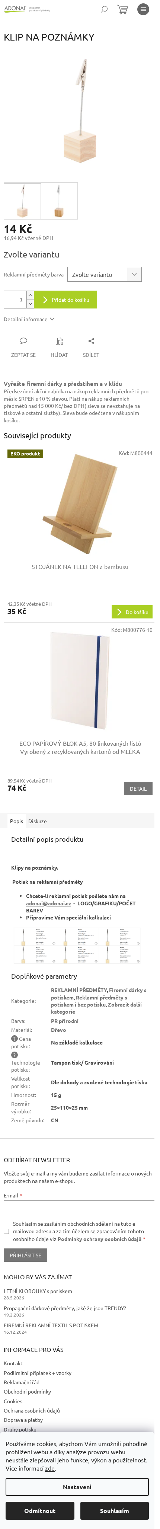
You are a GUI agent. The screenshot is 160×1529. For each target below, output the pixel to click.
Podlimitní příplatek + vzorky (37, 1372)
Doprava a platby (23, 1419)
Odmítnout (39, 1510)
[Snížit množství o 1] (30, 304)
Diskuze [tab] (37, 821)
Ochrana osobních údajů (32, 1410)
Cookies (13, 1401)
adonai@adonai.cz (48, 903)
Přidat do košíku (70, 299)
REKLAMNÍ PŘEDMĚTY (79, 989)
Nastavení (77, 1487)
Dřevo (58, 1029)
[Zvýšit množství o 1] (30, 295)
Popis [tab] (16, 821)
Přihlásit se (25, 1255)
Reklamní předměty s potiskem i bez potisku (89, 1001)
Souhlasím (114, 1510)
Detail (138, 788)
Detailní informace (26, 319)
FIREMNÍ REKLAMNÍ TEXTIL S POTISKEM (51, 1325)
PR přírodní (65, 1020)
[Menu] (143, 9)
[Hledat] (104, 9)
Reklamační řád (21, 1382)
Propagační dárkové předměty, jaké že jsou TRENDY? (65, 1308)
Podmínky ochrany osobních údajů (99, 1238)
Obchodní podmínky (27, 1391)
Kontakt (13, 1363)
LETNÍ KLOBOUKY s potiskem (38, 1291)
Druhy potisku (20, 1429)
